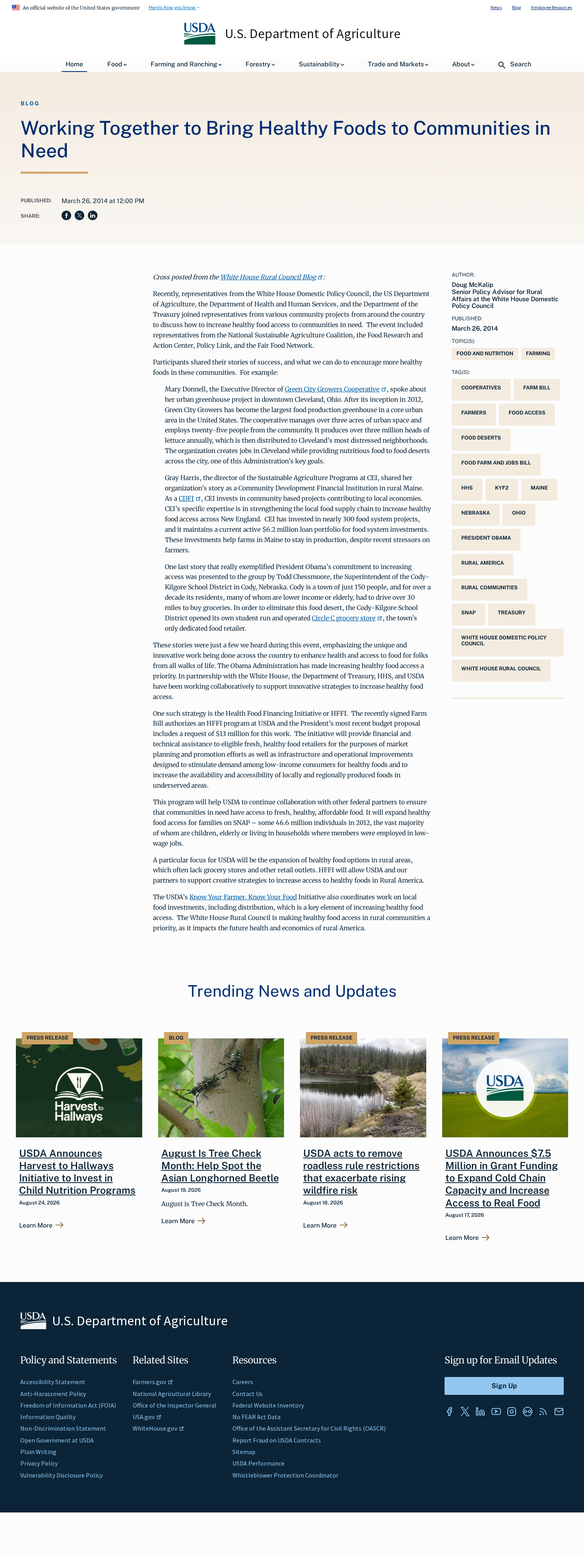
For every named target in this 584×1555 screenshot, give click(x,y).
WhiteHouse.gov (155, 1428)
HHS (467, 488)
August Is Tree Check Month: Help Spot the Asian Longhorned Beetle (220, 1165)
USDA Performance (258, 1463)
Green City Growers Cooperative (332, 389)
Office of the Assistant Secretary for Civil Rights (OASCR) (309, 1428)
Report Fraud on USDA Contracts (276, 1440)
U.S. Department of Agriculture (312, 33)
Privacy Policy (39, 1463)
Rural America (482, 563)
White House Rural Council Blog (268, 277)
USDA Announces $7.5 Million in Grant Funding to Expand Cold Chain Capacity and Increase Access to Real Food (501, 1178)
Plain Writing (38, 1452)
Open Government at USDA (57, 1440)
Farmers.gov (149, 1382)
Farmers (473, 413)
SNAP (468, 613)
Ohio (519, 513)
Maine (539, 488)
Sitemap (243, 1452)
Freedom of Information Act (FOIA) (68, 1405)
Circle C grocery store (343, 618)
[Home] (200, 42)
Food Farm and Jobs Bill (496, 463)
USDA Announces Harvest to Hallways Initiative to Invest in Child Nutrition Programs (77, 1172)
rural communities (489, 588)
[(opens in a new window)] (449, 1411)
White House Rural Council (501, 669)
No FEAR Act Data (256, 1417)
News (496, 7)
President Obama (486, 538)
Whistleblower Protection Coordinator (285, 1475)
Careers (242, 1382)
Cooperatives (481, 388)
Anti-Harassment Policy (53, 1394)
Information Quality (47, 1417)
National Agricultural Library (172, 1394)
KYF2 (502, 488)
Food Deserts (481, 438)
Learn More (35, 1225)
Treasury (512, 613)
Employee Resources (551, 7)
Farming (538, 353)
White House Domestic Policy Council (504, 641)
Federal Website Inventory (268, 1405)
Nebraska (475, 513)
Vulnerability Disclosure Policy (61, 1475)
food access (527, 413)
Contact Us (247, 1394)
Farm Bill (537, 388)
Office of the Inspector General (175, 1405)
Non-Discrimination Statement (63, 1428)
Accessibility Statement (52, 1382)
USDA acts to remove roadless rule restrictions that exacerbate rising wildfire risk (361, 1172)
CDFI (186, 498)
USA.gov (144, 1417)
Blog (516, 7)
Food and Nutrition (484, 353)
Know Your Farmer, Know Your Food (243, 897)
